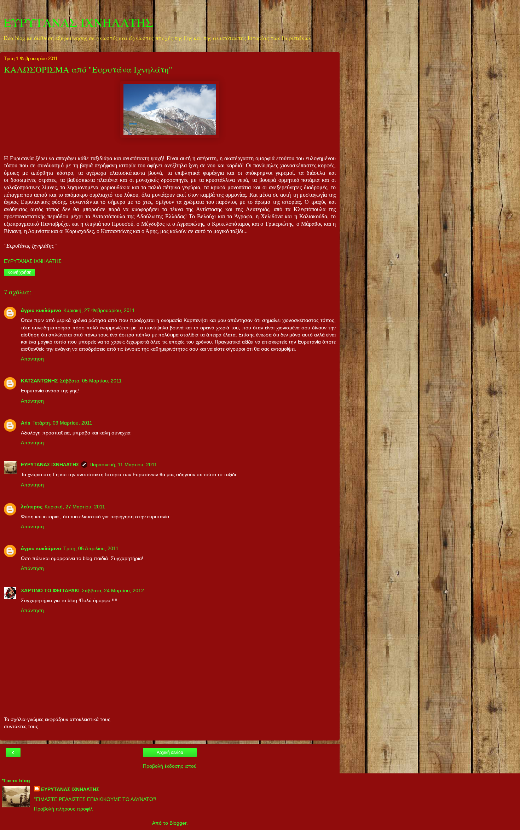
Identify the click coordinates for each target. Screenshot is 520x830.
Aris (25, 423)
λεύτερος (31, 506)
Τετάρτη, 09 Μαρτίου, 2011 (62, 423)
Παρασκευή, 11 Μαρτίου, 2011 (123, 464)
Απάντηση (32, 359)
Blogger (177, 823)
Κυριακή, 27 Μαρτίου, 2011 (75, 506)
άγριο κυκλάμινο (41, 310)
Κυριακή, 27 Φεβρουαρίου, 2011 (99, 310)
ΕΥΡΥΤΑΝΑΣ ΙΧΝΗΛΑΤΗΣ (79, 22)
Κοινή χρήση (19, 272)
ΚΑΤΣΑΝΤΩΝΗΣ (39, 381)
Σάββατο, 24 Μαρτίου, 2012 (113, 590)
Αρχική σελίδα (170, 752)
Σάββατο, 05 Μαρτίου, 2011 (91, 381)
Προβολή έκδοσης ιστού (170, 766)
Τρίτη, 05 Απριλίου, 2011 (91, 548)
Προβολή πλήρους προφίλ (63, 809)
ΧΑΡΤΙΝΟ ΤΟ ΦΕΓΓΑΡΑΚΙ (50, 590)
